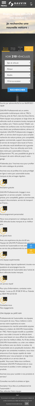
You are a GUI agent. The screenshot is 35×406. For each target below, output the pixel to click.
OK (26, 403)
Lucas (31, 247)
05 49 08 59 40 (19, 291)
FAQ (17, 395)
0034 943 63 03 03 (9, 293)
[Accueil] (17, 4)
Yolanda (31, 252)
